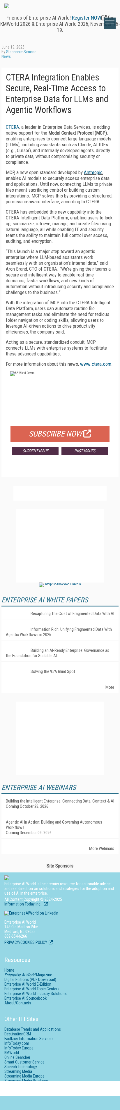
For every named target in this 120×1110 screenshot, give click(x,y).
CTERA (12, 127)
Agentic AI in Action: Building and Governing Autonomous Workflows (54, 824)
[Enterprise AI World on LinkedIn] (60, 584)
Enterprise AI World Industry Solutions (35, 993)
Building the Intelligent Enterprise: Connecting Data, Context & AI (60, 801)
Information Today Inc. (23, 904)
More (109, 687)
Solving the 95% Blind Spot (53, 671)
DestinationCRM (17, 1034)
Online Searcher (17, 1057)
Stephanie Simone (21, 51)
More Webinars (101, 848)
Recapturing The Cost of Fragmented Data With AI (72, 613)
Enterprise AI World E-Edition (27, 984)
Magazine (28, 974)
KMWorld (11, 1052)
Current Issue (35, 451)
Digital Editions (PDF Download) (30, 979)
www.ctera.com (95, 364)
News (6, 56)
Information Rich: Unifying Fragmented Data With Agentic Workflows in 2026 (59, 632)
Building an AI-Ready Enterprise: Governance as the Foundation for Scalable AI (57, 653)
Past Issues (84, 451)
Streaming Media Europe (24, 1076)
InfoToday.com (16, 1043)
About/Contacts (17, 1003)
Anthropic (93, 172)
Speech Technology (20, 1066)
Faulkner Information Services (29, 1038)
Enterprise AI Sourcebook (25, 998)
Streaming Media (18, 1071)
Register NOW (86, 18)
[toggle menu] (110, 23)
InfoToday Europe (18, 1048)
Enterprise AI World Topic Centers (31, 989)
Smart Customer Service (24, 1062)
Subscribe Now (55, 434)
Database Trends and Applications (32, 1029)
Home (9, 970)
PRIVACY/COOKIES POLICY (25, 942)
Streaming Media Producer (26, 1080)
